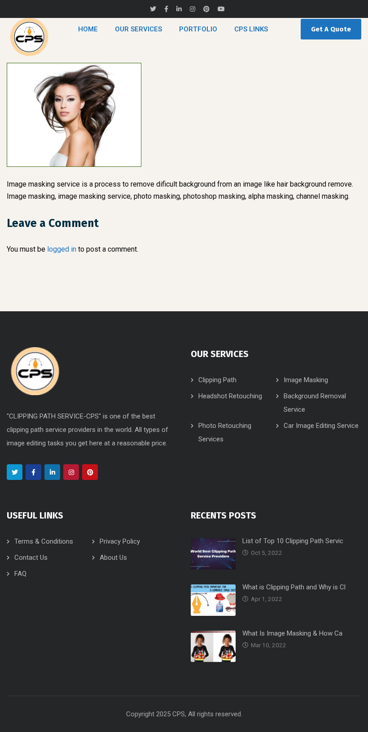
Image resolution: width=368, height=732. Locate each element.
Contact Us (31, 557)
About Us (113, 557)
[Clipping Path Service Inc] (29, 37)
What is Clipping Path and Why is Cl (294, 587)
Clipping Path (217, 380)
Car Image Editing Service (321, 426)
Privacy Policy (120, 541)
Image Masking (306, 380)
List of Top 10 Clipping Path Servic (292, 541)
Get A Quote (331, 29)
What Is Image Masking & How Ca (292, 633)
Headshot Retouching (230, 396)
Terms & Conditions (43, 541)
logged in (61, 249)
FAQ (20, 574)
